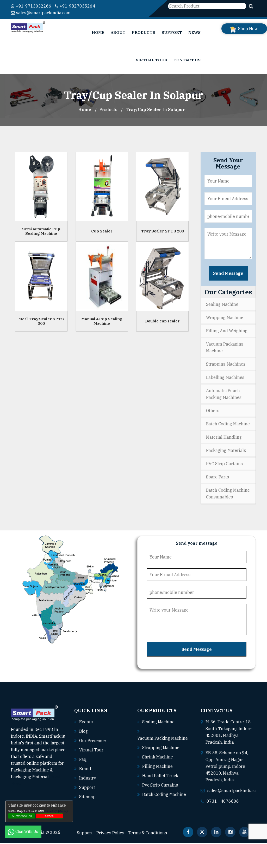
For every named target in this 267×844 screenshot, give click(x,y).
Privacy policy (56, 810)
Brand (85, 768)
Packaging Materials (226, 450)
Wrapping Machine (224, 317)
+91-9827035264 (77, 6)
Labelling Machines (225, 377)
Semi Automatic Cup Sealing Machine (41, 231)
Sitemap (87, 796)
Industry (87, 778)
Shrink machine (157, 756)
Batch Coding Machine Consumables (228, 493)
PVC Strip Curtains (224, 463)
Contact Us (187, 59)
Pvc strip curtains (160, 785)
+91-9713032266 (33, 6)
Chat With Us (27, 831)
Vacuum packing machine (162, 738)
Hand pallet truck (160, 775)
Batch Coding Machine (228, 423)
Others (212, 410)
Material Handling (224, 437)
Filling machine (157, 766)
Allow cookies (22, 816)
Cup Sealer (102, 231)
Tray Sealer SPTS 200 (162, 231)
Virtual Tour (151, 59)
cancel (49, 816)
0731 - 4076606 (223, 801)
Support (172, 32)
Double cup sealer (162, 321)
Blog (83, 731)
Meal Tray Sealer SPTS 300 (41, 321)
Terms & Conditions (147, 832)
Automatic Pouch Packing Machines (223, 394)
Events (86, 721)
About (118, 32)
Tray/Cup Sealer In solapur (155, 109)
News (194, 32)
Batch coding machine (164, 794)
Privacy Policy (110, 832)
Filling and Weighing (226, 330)
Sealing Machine (222, 304)
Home (98, 32)
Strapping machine (160, 747)
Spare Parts (217, 476)
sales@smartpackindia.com (43, 12)
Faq (82, 759)
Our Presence (92, 740)
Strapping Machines (225, 364)
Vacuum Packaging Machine (225, 347)
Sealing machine (158, 721)
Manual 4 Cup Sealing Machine (101, 321)
